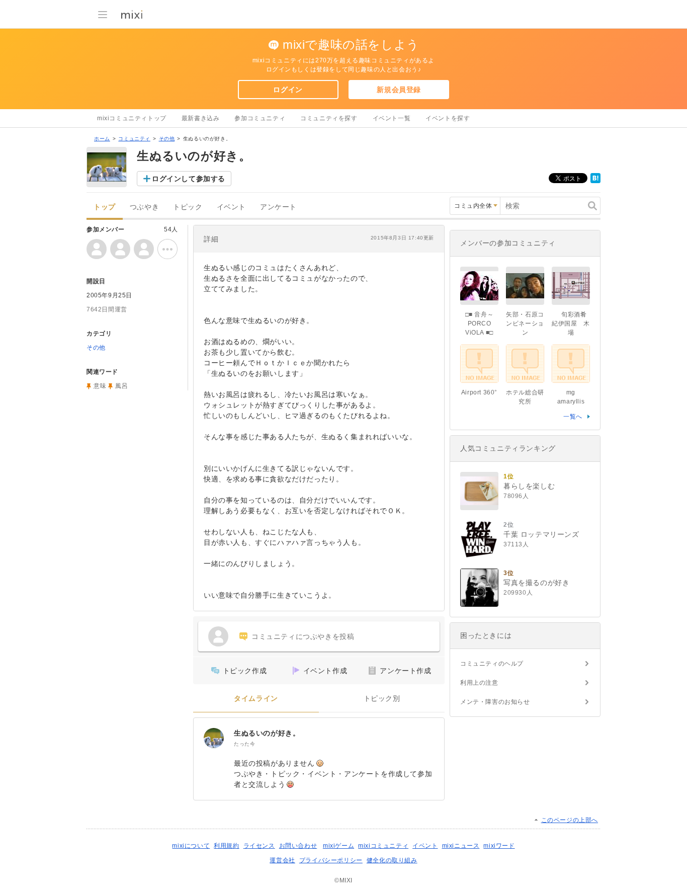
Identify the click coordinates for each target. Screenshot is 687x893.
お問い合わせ (298, 845)
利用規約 (226, 845)
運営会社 (282, 860)
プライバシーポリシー (331, 860)
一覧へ (572, 416)
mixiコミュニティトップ (131, 118)
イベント (231, 207)
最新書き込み (201, 118)
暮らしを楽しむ (529, 486)
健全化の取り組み (392, 860)
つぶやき (144, 207)
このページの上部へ (569, 820)
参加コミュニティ (259, 118)
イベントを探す (447, 118)
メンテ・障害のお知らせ (495, 701)
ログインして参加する (188, 179)
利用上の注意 (479, 682)
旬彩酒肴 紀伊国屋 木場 (572, 323)
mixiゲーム (338, 845)
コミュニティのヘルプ (492, 663)
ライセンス (259, 845)
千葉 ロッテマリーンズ (541, 534)
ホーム (102, 138)
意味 (100, 385)
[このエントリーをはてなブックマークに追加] (595, 181)
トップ (105, 207)
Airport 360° (479, 392)
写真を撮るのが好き (536, 583)
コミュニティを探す (328, 118)
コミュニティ (134, 138)
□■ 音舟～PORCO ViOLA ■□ (479, 323)
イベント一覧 (392, 118)
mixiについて (191, 845)
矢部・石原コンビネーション (525, 323)
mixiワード (498, 845)
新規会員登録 (399, 90)
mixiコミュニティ (383, 845)
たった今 (244, 744)
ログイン (287, 90)
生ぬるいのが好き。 (267, 733)
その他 (167, 138)
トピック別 (382, 698)
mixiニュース (461, 845)
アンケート (278, 207)
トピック (187, 207)
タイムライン (256, 698)
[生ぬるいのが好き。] (214, 738)
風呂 (121, 385)
